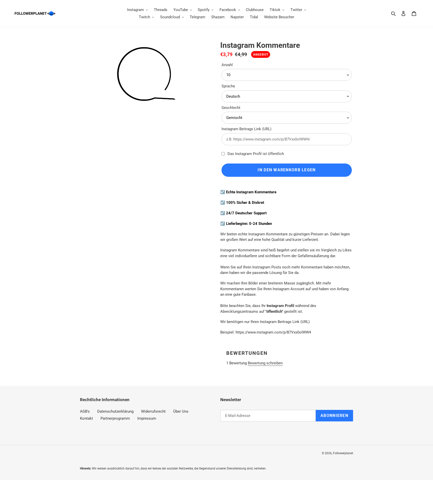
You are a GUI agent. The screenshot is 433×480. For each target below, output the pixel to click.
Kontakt (86, 418)
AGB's (85, 411)
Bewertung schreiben (265, 363)
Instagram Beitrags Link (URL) (246, 129)
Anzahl (227, 65)
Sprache (228, 86)
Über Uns (180, 411)
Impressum (146, 418)
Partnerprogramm (115, 418)
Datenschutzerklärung (115, 411)
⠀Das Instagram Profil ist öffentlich (254, 153)
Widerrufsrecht (153, 411)
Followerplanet (343, 453)
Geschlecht (231, 107)
